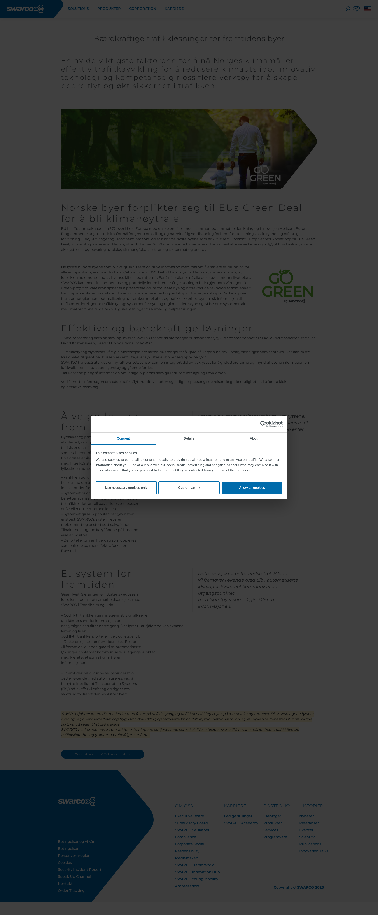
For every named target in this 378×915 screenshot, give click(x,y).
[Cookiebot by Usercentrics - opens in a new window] (263, 424)
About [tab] (254, 438)
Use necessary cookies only (126, 487)
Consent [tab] (123, 438)
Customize (186, 487)
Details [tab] (189, 438)
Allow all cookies (252, 487)
